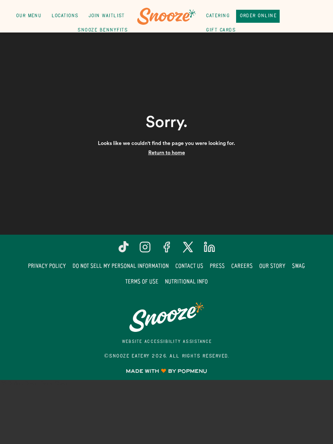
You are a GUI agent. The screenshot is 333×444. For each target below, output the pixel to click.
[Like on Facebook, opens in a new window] (166, 249)
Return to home (166, 152)
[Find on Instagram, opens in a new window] (145, 249)
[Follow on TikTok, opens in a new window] (123, 249)
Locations (64, 16)
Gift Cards (220, 30)
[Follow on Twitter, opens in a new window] (188, 249)
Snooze (166, 317)
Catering (218, 16)
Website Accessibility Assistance (167, 342)
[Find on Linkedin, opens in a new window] (209, 249)
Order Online (257, 16)
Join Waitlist (106, 16)
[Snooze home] (166, 16)
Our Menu (28, 16)
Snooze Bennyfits (102, 30)
